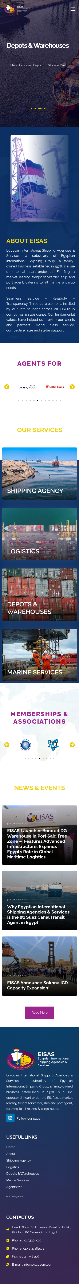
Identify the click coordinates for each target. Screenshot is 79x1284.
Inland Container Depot (26, 65)
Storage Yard (57, 65)
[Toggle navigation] (63, 9)
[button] (6, 386)
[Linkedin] (10, 1118)
